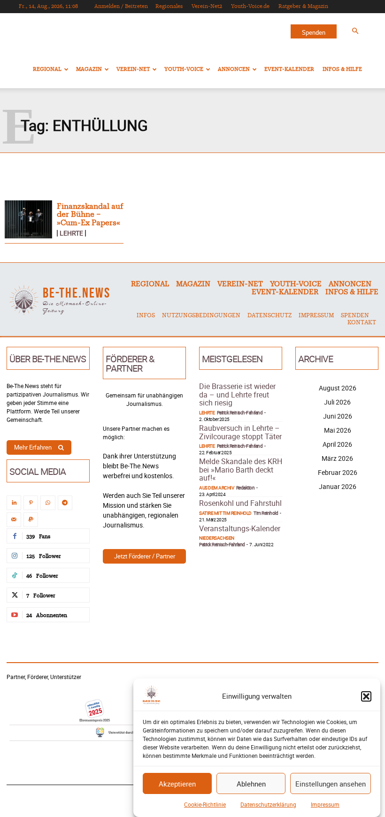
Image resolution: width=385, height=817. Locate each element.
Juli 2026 (337, 401)
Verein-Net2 (207, 6)
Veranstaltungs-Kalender (239, 528)
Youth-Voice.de (250, 6)
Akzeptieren (177, 783)
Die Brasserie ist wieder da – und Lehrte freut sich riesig (237, 394)
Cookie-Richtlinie (205, 804)
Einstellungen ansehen (330, 783)
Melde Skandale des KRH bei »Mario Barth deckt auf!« (240, 469)
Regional (47, 69)
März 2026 (337, 458)
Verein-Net (133, 69)
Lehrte (71, 233)
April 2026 (337, 444)
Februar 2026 (337, 472)
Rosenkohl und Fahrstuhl (240, 503)
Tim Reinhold (266, 513)
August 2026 (337, 387)
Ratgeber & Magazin (303, 6)
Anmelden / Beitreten (121, 6)
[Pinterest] (30, 503)
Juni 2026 (337, 416)
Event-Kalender (289, 69)
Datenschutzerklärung (268, 804)
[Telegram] (65, 503)
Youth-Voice (183, 69)
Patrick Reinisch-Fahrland (240, 412)
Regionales (169, 6)
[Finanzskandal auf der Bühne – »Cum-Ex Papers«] (28, 219)
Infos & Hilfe (342, 69)
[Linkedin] (14, 503)
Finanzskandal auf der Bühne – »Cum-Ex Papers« (90, 215)
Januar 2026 (337, 486)
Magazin (89, 69)
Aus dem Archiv (216, 487)
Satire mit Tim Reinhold (225, 513)
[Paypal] (30, 519)
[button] (366, 696)
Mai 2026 (337, 430)
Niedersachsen (216, 537)
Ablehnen (251, 783)
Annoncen (234, 69)
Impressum (325, 804)
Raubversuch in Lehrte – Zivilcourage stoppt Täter (240, 432)
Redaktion (245, 487)
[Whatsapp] (47, 503)
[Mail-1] (14, 519)
